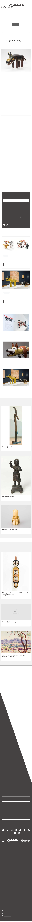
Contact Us (7, 916)
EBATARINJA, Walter (8, 659)
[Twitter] (7, 225)
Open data (5, 872)
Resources (23, 24)
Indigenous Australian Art (9, 105)
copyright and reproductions (10, 684)
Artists (15, 18)
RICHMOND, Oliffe (7, 449)
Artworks (6, 18)
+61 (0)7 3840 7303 (10, 913)
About (18, 874)
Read (8, 264)
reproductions (6, 682)
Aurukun (4, 146)
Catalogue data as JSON (10, 217)
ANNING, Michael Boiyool (9, 597)
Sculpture (5, 121)
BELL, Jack (13, 45)
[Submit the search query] (3, 30)
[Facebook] (4, 225)
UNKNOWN (5, 499)
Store (3, 876)
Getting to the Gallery (10, 911)
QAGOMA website (7, 874)
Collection (12, 12)
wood (3, 129)
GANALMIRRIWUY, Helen (9, 624)
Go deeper (25, 18)
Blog (18, 872)
